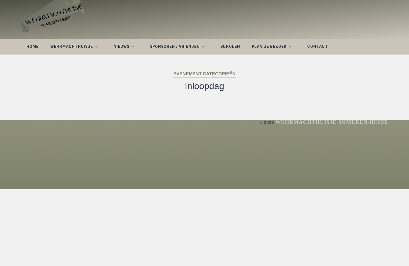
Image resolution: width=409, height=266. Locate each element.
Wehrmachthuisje (71, 46)
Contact (317, 46)
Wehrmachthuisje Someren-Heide (331, 122)
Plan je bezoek (269, 46)
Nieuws (121, 46)
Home (32, 46)
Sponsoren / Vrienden (175, 46)
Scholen (230, 46)
